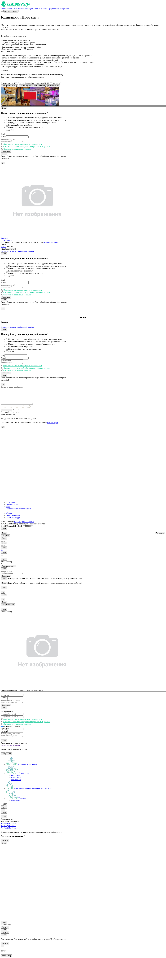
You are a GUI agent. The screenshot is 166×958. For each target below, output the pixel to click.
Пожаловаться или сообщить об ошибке (17, 251)
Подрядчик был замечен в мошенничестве (25, 127)
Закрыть (5, 840)
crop (9, 956)
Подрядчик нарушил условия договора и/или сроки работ (32, 123)
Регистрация (11, 502)
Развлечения (16, 780)
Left (3, 754)
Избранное (64, 9)
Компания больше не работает (20, 125)
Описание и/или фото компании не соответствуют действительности (37, 120)
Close (4, 108)
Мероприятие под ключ (11, 745)
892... (3, 247)
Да (3, 536)
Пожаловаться (53, 86)
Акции (30, 9)
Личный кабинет (40, 9)
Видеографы (16, 777)
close (4, 956)
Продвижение (54, 9)
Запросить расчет (10, 11)
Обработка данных (14, 515)
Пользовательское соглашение (18, 509)
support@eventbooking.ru (24, 522)
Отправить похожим (11, 726)
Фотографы (15, 775)
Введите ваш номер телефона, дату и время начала (22, 690)
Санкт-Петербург (13, 517)
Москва (9, 513)
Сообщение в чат (8, 249)
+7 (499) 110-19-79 (8, 823)
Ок (2, 550)
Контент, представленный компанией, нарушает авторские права (35, 118)
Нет (7, 536)
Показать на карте (50, 242)
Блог (3, 9)
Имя (2, 134)
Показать (9, 247)
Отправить (6, 151)
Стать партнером (20, 9)
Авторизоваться (8, 605)
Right (9, 754)
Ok (3, 163)
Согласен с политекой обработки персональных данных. (26, 146)
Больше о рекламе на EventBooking (33, 86)
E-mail (3, 137)
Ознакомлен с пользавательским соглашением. (22, 144)
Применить (160, 533)
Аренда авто (16, 800)
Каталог (8, 9)
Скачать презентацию (6, 239)
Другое (11, 130)
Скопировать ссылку (9, 86)
